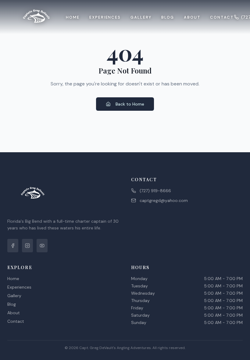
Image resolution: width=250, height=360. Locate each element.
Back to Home (130, 104)
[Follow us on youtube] (42, 245)
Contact (222, 17)
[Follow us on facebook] (12, 245)
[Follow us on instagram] (27, 245)
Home (73, 17)
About (192, 17)
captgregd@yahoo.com (164, 200)
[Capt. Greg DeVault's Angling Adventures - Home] (36, 17)
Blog (167, 17)
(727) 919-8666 (155, 190)
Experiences (105, 17)
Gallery (141, 17)
